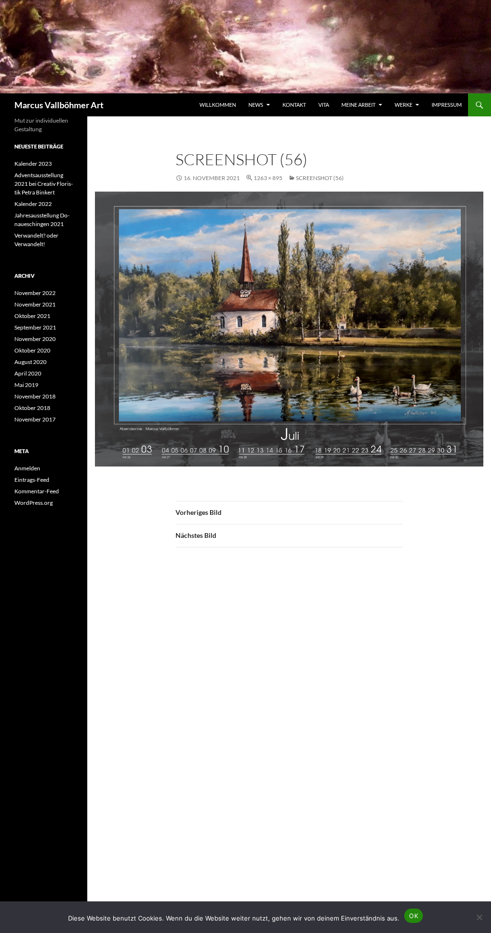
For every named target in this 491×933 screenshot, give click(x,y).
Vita (323, 105)
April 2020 (27, 373)
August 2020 (30, 361)
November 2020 (35, 338)
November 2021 (35, 304)
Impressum (447, 105)
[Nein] (479, 917)
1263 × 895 (268, 178)
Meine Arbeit (358, 105)
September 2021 (35, 327)
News (255, 105)
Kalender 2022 (33, 203)
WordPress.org (33, 502)
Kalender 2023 (33, 163)
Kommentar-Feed (36, 491)
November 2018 (35, 396)
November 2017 (35, 419)
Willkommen (217, 105)
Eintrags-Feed (31, 479)
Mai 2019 (26, 384)
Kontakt (294, 105)
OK (413, 916)
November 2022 (35, 292)
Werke (403, 105)
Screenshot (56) (320, 178)
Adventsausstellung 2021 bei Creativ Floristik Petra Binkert (43, 183)
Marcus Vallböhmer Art (59, 105)
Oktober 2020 (32, 350)
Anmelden (27, 468)
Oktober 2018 (32, 407)
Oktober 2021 (32, 315)
